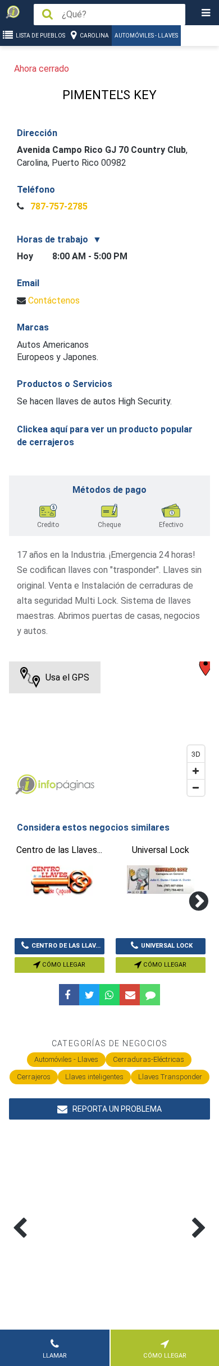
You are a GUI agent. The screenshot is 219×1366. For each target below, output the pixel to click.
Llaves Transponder (170, 1077)
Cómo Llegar (62, 964)
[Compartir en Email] (130, 994)
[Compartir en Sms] (150, 994)
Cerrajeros (34, 1077)
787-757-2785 (58, 206)
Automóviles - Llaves (146, 35)
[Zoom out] (196, 787)
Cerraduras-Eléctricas (148, 1059)
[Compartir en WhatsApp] (109, 994)
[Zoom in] (196, 770)
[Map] (110, 731)
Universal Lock (167, 945)
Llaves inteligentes (94, 1077)
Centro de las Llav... (66, 945)
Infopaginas (26, 784)
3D (195, 753)
